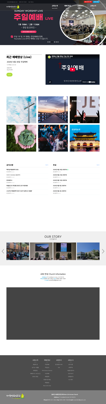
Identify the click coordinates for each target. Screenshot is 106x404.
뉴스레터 (71, 379)
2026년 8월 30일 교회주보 (60, 169)
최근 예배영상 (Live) (19, 57)
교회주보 (71, 367)
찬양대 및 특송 (47, 379)
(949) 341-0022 (49, 278)
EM (59, 367)
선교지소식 (70, 373)
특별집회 (47, 376)
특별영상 (47, 382)
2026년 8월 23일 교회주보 (60, 175)
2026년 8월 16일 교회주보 (60, 180)
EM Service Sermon (47, 370)
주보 (54, 165)
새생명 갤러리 (70, 370)
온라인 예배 (89, 1)
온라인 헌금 (96, 1)
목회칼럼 (35, 370)
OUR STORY (53, 237)
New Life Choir (47, 385)
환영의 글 (35, 364)
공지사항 (9, 165)
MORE (9, 74)
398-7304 (63, 278)
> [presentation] (103, 251)
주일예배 (47, 364)
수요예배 (47, 373)
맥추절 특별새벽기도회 (12, 169)
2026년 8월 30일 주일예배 (17, 61)
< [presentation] (2, 251)
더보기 (46, 165)
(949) (58, 278)
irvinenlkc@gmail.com (55, 280)
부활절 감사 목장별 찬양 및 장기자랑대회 (17, 185)
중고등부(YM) (58, 364)
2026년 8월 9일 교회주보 (59, 185)
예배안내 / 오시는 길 (35, 373)
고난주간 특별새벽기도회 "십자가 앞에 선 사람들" (19, 191)
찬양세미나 (9, 180)
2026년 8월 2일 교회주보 (59, 191)
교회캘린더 (70, 376)
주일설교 (47, 367)
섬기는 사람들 (35, 367)
